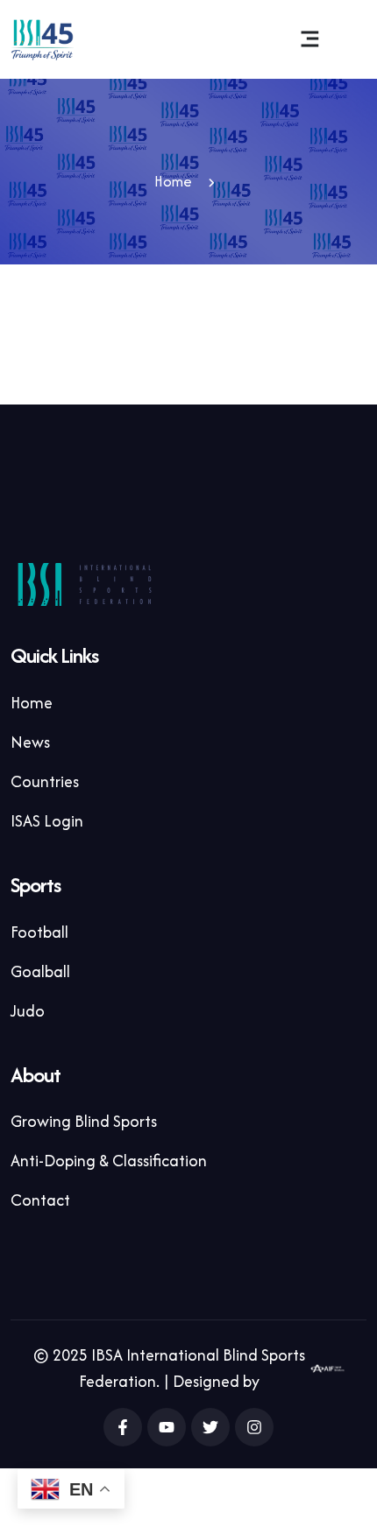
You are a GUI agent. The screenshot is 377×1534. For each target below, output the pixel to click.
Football (39, 932)
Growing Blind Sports (84, 1121)
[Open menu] (309, 39)
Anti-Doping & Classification (109, 1160)
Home (173, 181)
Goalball (40, 971)
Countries (45, 781)
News (30, 742)
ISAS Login (47, 821)
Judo (28, 1011)
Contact (40, 1200)
